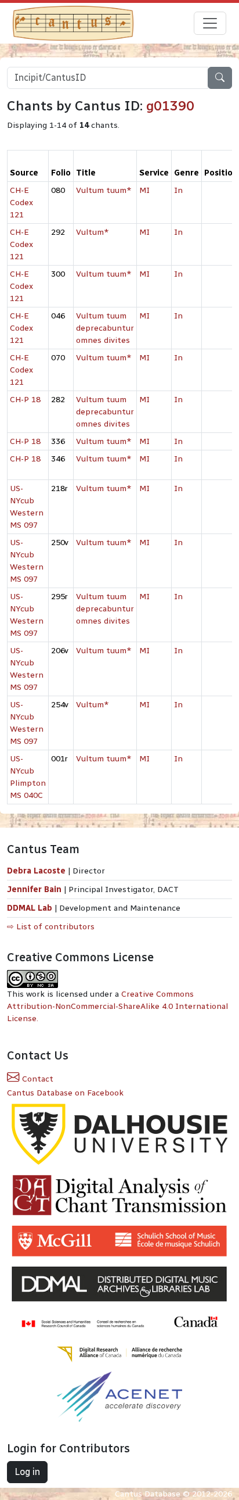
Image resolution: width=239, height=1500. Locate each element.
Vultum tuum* (104, 190)
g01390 (170, 106)
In (178, 190)
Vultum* (92, 232)
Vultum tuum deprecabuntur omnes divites (105, 328)
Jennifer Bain (35, 889)
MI (144, 190)
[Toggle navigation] (210, 23)
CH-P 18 (25, 399)
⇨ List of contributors (51, 927)
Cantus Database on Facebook (65, 1093)
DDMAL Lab (29, 908)
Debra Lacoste (36, 871)
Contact (36, 1079)
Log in (27, 1471)
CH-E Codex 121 (21, 202)
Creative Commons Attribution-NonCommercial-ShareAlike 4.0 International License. (117, 1006)
